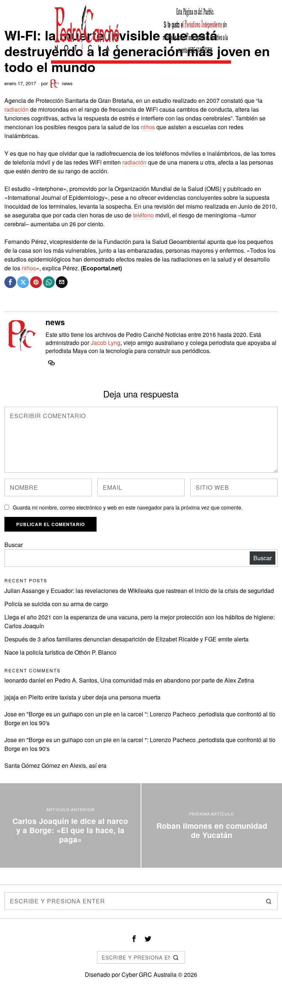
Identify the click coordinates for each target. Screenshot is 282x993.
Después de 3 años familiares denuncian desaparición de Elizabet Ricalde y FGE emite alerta (126, 639)
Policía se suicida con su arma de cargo (56, 604)
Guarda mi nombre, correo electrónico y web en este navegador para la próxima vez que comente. (128, 507)
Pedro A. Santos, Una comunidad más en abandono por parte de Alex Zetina (154, 680)
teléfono (143, 215)
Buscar (13, 544)
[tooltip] (10, 282)
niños (148, 127)
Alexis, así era (88, 765)
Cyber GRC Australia (149, 974)
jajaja (11, 697)
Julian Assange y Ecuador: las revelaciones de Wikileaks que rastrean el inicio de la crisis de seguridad (139, 590)
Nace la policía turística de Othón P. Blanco (60, 652)
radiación (16, 109)
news (67, 83)
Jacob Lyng (105, 342)
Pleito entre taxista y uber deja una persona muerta (94, 697)
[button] (269, 901)
